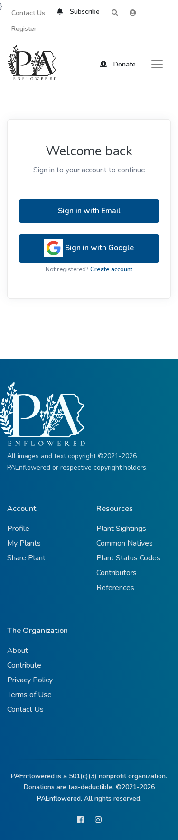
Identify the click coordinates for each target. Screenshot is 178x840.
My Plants (24, 543)
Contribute (24, 665)
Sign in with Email (89, 211)
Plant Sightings (121, 528)
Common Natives (124, 543)
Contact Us (28, 13)
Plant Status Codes (128, 558)
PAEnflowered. (59, 798)
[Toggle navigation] (157, 64)
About (17, 650)
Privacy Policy (30, 680)
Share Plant (26, 558)
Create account (111, 269)
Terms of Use (29, 694)
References (115, 588)
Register (24, 28)
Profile (18, 528)
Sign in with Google (98, 248)
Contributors (116, 572)
